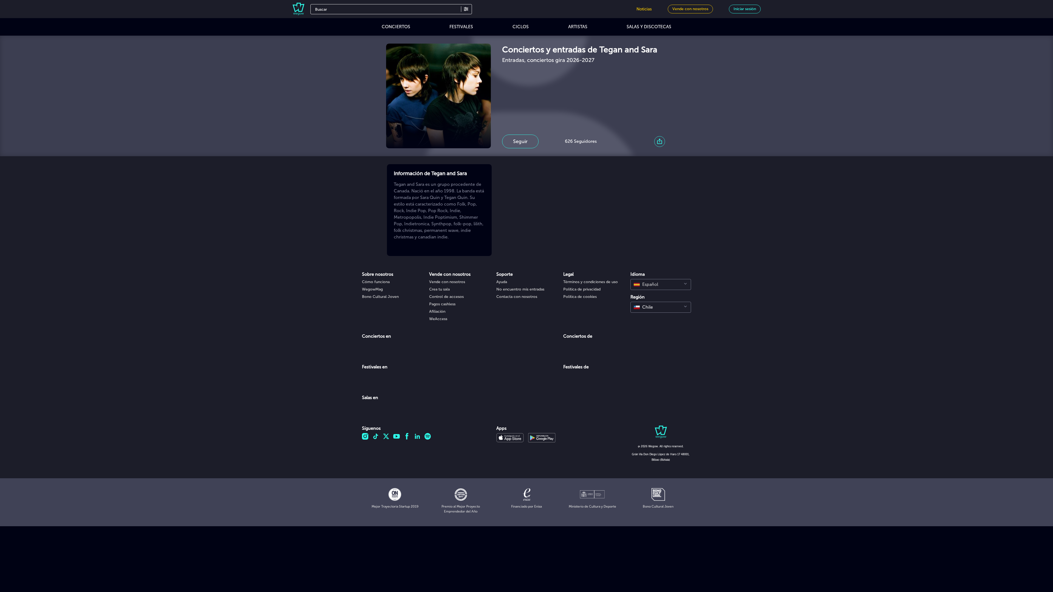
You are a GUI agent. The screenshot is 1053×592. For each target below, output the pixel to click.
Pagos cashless (442, 304)
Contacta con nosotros (516, 296)
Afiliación (437, 311)
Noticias (644, 9)
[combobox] (661, 284)
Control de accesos (446, 296)
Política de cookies (580, 296)
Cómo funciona (376, 282)
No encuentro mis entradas (520, 289)
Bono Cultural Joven (380, 296)
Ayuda (501, 282)
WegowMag (372, 289)
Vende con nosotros (447, 282)
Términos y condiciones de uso (590, 282)
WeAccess (438, 319)
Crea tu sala (439, 289)
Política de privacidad (582, 289)
